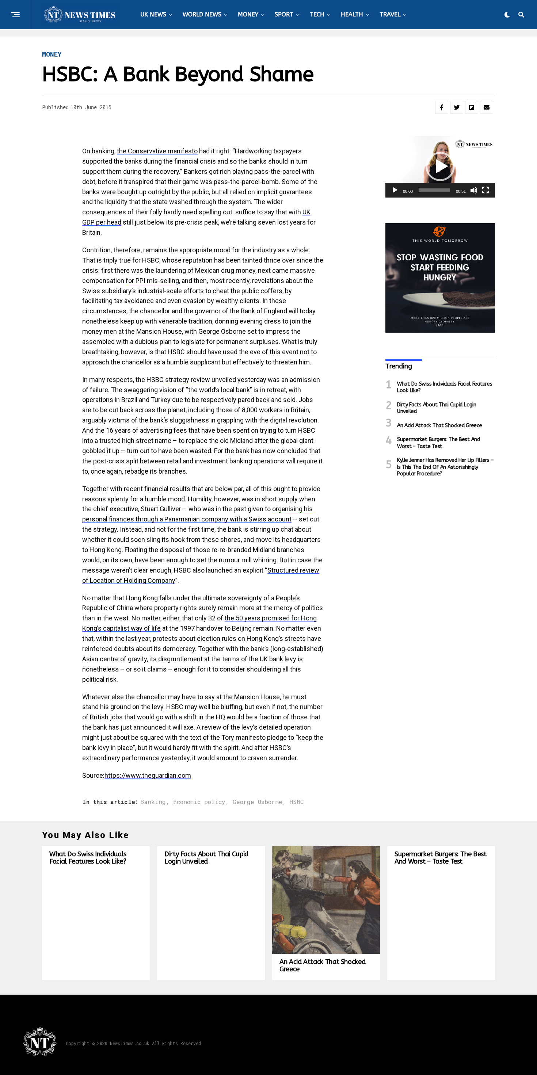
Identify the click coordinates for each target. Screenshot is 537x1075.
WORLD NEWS (202, 14)
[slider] (434, 190)
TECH (317, 14)
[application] (440, 167)
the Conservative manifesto (157, 151)
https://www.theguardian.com (147, 775)
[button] (440, 166)
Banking (153, 802)
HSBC (174, 707)
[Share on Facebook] (441, 107)
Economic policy (199, 802)
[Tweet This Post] (456, 107)
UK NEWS (153, 14)
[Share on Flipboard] (471, 107)
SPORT (284, 14)
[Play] (395, 190)
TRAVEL (390, 14)
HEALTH (352, 14)
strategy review (187, 379)
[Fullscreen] (485, 190)
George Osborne (257, 802)
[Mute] (473, 190)
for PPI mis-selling (152, 280)
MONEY (248, 14)
